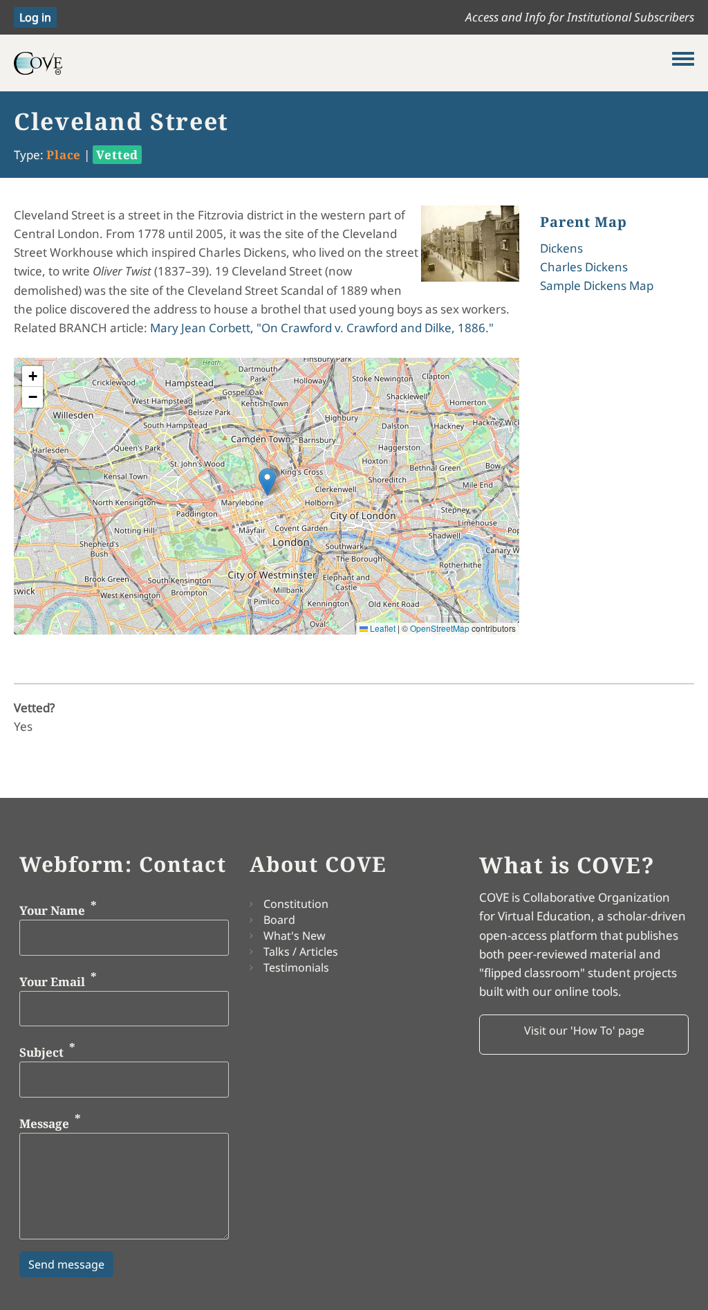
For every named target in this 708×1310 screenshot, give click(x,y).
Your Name (52, 910)
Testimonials (296, 967)
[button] (267, 482)
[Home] (343, 63)
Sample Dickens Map (596, 285)
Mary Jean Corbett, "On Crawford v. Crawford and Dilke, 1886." (322, 328)
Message (44, 1123)
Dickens (561, 248)
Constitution (295, 903)
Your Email (52, 982)
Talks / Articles (300, 951)
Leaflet (381, 628)
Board (279, 919)
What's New (294, 935)
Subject (41, 1052)
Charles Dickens (584, 267)
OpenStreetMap (439, 628)
